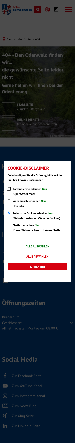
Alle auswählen (37, 246)
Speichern (37, 267)
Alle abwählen (37, 256)
